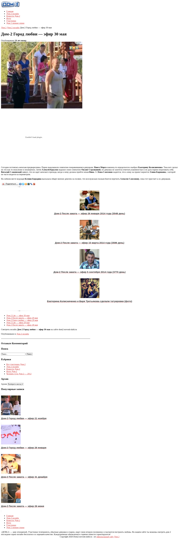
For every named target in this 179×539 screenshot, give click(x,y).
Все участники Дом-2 (16, 364)
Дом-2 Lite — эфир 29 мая (17, 323)
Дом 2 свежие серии (15, 23)
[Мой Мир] (28, 184)
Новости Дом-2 (13, 16)
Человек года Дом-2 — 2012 (18, 374)
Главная (9, 11)
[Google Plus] (34, 184)
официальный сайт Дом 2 (107, 537)
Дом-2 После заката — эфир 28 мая (22, 325)
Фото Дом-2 (11, 371)
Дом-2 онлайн (12, 14)
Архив (4, 384)
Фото (8, 18)
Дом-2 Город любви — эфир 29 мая (22, 320)
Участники (11, 21)
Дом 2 (3, 27)
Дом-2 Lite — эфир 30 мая (17, 315)
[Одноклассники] (26, 184)
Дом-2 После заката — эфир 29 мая (22, 318)
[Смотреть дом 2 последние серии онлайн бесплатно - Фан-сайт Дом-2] (10, 7)
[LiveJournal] (31, 184)
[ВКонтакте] (20, 184)
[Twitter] (23, 184)
